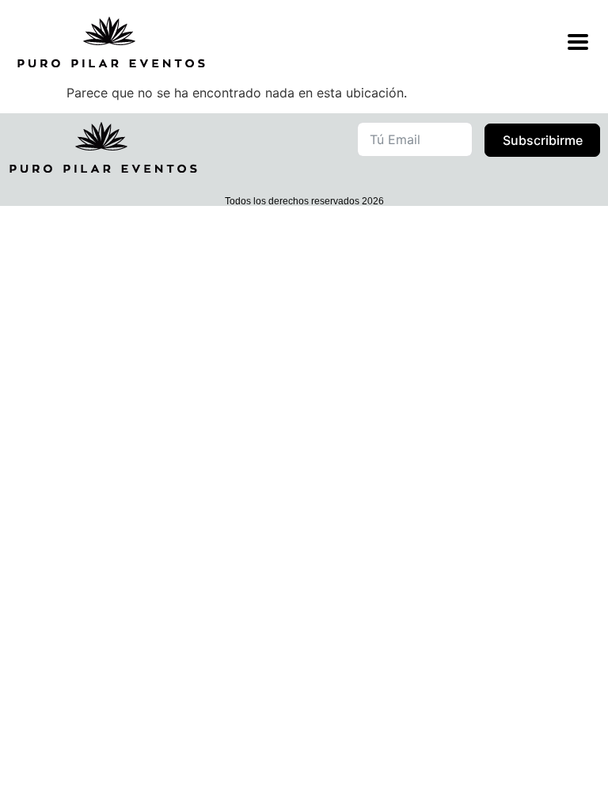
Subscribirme (543, 140)
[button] (466, 776)
